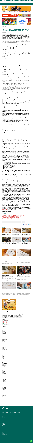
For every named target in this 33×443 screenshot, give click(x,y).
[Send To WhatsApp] (30, 224)
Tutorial (3, 403)
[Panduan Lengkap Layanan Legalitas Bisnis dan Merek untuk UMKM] (6, 230)
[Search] (30, 2)
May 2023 (3, 371)
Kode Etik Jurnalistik (5, 428)
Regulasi (3, 401)
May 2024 (3, 357)
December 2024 (4, 349)
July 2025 (3, 341)
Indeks (3, 435)
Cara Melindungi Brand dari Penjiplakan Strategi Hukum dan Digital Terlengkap (12, 317)
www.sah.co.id (4, 209)
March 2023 (4, 373)
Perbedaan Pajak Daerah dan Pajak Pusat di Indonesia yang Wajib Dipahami (12, 316)
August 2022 (4, 381)
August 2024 (4, 354)
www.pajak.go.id (14, 137)
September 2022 (4, 380)
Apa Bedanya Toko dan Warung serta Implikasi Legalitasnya (10, 217)
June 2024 (3, 356)
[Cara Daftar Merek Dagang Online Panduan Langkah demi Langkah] (26, 230)
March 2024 (4, 359)
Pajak (3, 422)
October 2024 (4, 351)
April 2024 (3, 358)
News (3, 398)
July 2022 (3, 382)
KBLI (3, 396)
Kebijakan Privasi (4, 434)
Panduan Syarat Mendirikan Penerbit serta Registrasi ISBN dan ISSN (26, 243)
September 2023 (4, 366)
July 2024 (3, 355)
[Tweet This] (25, 224)
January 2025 (4, 348)
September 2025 (4, 339)
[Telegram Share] (28, 224)
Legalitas (3, 397)
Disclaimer (3, 431)
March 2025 (4, 346)
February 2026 (4, 333)
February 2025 (4, 347)
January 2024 (4, 362)
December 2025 (4, 335)
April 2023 (3, 372)
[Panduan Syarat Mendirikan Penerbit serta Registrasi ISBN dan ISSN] (26, 239)
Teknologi (3, 402)
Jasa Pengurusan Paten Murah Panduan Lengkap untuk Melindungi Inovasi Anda (13, 215)
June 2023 (3, 370)
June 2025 (3, 342)
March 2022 (4, 387)
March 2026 (4, 332)
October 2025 (4, 338)
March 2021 (4, 390)
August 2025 (4, 340)
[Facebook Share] (23, 224)
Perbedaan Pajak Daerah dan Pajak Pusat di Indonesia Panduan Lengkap (11, 315)
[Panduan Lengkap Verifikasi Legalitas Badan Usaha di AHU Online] (16, 239)
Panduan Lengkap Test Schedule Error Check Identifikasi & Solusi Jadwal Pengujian (13, 0)
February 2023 (4, 374)
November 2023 (4, 364)
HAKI (3, 394)
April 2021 (3, 389)
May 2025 (3, 343)
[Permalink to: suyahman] (3, 32)
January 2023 (4, 375)
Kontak (3, 432)
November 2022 (4, 378)
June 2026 (3, 330)
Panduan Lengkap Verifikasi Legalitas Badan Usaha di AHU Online (11, 218)
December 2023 (4, 363)
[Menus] (3, 2)
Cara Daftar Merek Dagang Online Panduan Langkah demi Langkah (11, 216)
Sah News (5, 2)
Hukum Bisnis (4, 395)
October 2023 (4, 365)
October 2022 (4, 379)
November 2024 (4, 350)
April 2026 (3, 331)
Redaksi (3, 433)
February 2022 (4, 388)
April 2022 (3, 386)
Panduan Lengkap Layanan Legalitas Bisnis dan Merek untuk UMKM (11, 214)
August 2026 (4, 327)
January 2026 (4, 334)
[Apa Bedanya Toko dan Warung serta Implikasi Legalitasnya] (6, 239)
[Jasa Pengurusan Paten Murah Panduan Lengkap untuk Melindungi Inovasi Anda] (16, 230)
